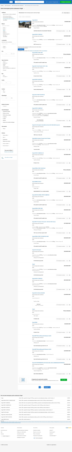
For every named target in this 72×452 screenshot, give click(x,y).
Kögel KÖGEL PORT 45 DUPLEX (38, 168)
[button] (67, 31)
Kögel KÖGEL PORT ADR (37, 52)
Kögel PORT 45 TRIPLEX (37, 34)
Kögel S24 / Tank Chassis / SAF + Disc (40, 66)
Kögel (33, 264)
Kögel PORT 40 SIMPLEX (37, 108)
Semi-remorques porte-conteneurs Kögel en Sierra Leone (10, 421)
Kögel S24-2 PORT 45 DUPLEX (38, 94)
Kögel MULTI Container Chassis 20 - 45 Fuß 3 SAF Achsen (44, 221)
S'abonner (21, 49)
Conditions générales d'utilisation (22, 430)
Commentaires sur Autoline (21, 435)
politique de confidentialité (34, 50)
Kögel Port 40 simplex (36, 249)
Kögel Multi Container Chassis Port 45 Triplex (41, 138)
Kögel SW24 (34, 322)
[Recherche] (15, 2)
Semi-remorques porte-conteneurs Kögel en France (12, 422)
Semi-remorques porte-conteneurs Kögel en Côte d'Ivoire (29, 421)
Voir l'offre (64, 379)
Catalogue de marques (21, 437)
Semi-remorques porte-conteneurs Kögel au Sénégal (48, 421)
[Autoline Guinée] (4, 2)
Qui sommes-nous (4, 430)
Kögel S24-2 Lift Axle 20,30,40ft (6, 414)
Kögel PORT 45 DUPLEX (37, 79)
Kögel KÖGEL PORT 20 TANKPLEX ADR (40, 236)
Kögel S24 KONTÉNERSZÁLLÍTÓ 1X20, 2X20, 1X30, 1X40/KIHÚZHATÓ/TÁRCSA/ (48, 362)
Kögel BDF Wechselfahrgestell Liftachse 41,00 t (41, 335)
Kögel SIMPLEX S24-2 (36, 181)
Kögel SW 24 (34, 20)
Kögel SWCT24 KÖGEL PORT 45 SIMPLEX (40, 194)
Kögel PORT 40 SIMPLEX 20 (6, 405)
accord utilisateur (44, 50)
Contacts (2, 433)
